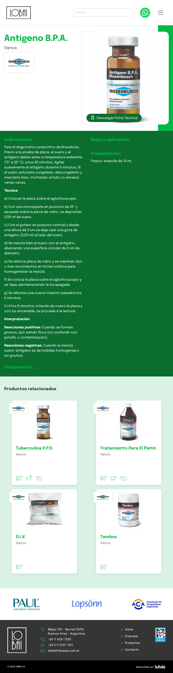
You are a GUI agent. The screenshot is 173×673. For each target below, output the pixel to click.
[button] (160, 13)
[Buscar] (103, 12)
